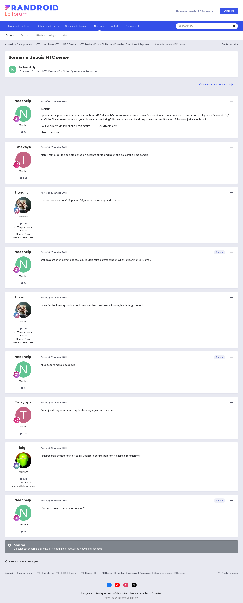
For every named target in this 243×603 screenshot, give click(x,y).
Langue (86, 593)
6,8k (24, 479)
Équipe (24, 35)
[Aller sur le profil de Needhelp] (12, 69)
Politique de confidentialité (111, 593)
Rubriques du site (48, 26)
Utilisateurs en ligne (46, 35)
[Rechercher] (234, 26)
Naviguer (99, 26)
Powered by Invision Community (121, 597)
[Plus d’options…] (231, 101)
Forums (10, 35)
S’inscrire (229, 10)
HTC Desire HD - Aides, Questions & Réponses (69, 71)
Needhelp (29, 67)
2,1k (24, 223)
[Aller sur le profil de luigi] (23, 460)
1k (24, 132)
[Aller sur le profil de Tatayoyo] (23, 160)
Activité (115, 26)
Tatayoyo (23, 147)
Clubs (66, 35)
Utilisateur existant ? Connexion (195, 10)
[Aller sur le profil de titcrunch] (23, 205)
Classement (132, 26)
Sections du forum (75, 26)
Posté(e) (54, 101)
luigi (23, 448)
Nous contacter (139, 593)
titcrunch (23, 192)
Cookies (157, 593)
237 (24, 178)
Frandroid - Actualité (19, 26)
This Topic (219, 26)
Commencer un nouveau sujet (216, 84)
